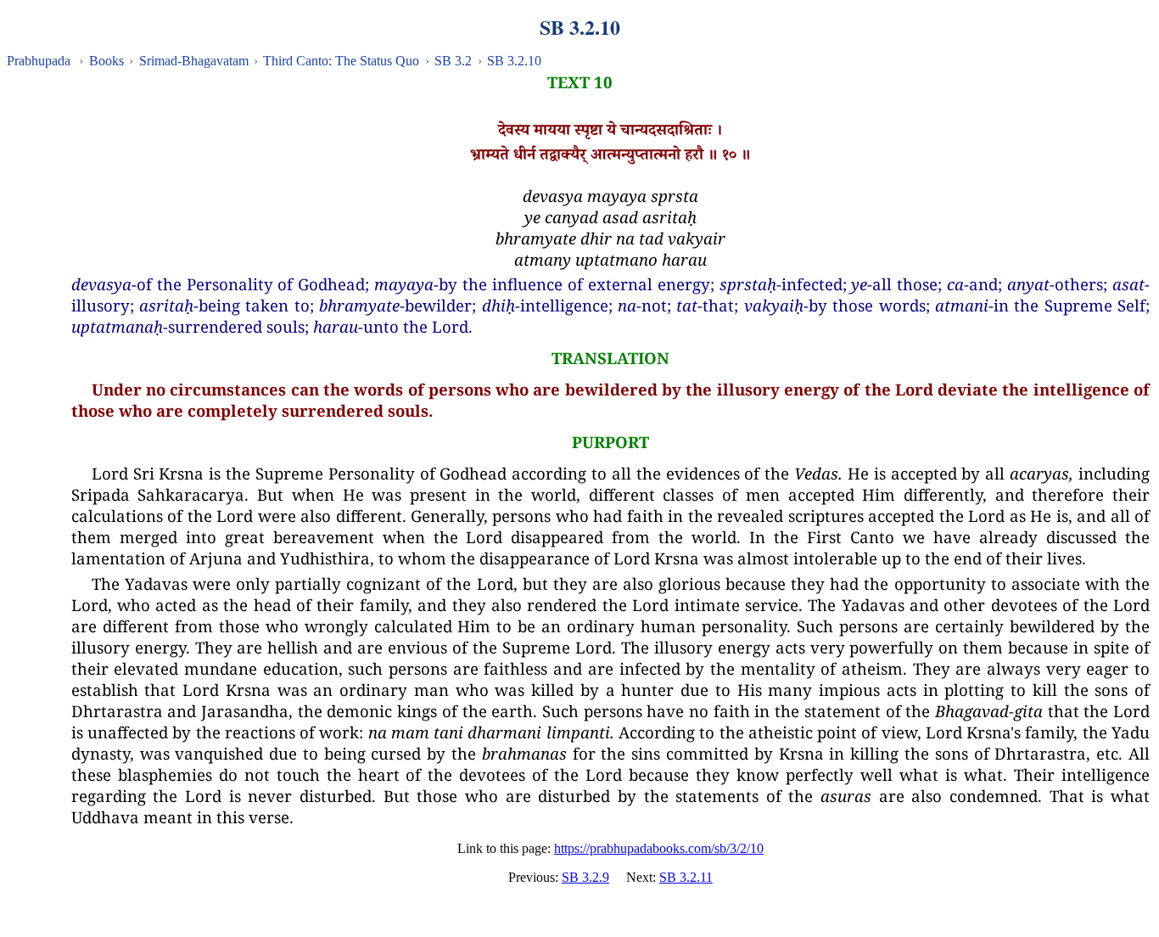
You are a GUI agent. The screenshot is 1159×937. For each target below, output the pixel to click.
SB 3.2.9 (585, 877)
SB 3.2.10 (514, 60)
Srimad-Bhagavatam (194, 60)
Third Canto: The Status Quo (341, 60)
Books (106, 60)
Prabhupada (38, 60)
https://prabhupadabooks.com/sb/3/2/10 (659, 848)
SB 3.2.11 (686, 877)
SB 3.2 (453, 60)
